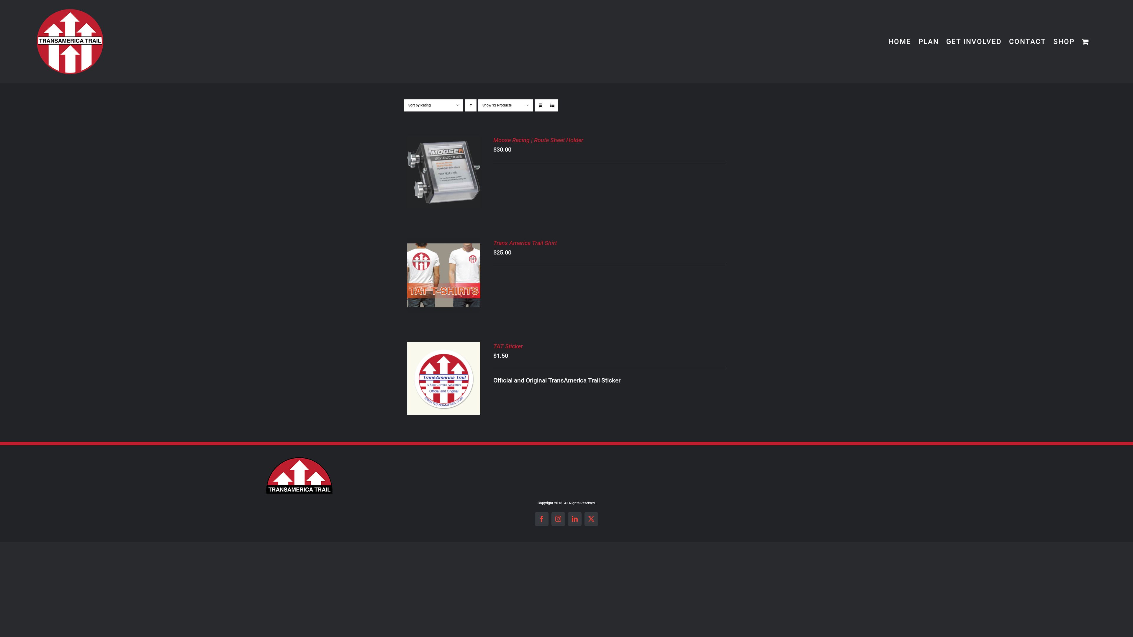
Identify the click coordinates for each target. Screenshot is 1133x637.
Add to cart (439, 169)
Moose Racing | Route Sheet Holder (538, 140)
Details (444, 177)
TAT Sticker (508, 346)
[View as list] (552, 105)
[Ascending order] (471, 105)
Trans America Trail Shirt (525, 243)
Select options (439, 272)
